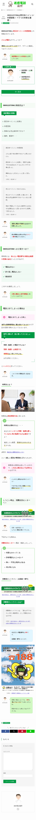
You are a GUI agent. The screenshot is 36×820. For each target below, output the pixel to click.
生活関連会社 (6, 23)
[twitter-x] (18, 809)
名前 (4, 773)
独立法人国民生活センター (15, 452)
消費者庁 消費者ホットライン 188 (20, 693)
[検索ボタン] (32, 4)
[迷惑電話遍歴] (18, 4)
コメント (6, 751)
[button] (5, 731)
